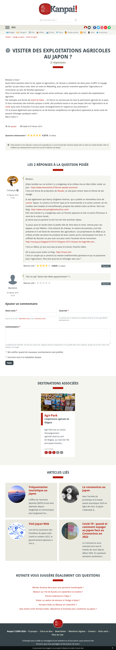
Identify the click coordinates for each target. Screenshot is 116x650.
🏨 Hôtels (40, 32)
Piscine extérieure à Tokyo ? (58, 596)
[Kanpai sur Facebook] (94, 27)
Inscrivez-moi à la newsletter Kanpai (24, 357)
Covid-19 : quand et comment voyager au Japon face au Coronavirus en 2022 (94, 530)
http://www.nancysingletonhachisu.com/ (50, 209)
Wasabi (60, 190)
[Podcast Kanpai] (109, 27)
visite (7, 106)
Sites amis (103, 631)
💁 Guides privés (71, 32)
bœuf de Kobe (37, 100)
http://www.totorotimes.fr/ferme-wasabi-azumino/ (54, 187)
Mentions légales (77, 631)
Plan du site (57, 635)
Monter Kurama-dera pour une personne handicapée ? (58, 587)
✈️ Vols (32, 32)
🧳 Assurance (101, 32)
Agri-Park (50, 415)
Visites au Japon (31, 37)
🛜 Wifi (83, 32)
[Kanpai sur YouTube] (105, 27)
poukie (13, 126)
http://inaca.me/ (63, 252)
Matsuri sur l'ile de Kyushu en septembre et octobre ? (58, 591)
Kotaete (8, 37)
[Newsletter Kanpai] (89, 27)
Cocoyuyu (11, 190)
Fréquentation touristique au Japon (38, 490)
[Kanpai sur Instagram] (101, 27)
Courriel (64, 310)
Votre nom (11, 310)
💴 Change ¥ (21, 32)
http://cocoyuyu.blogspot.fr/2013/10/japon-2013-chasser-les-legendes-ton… (61, 241)
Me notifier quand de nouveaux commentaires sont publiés (35, 352)
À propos (32, 631)
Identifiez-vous (24, 318)
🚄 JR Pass (50, 32)
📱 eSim (91, 32)
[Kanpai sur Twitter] (98, 27)
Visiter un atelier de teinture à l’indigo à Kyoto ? (58, 600)
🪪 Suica (59, 32)
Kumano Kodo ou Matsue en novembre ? (58, 604)
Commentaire (12, 327)
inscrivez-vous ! (40, 318)
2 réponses (58, 62)
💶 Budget (10, 32)
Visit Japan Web (39, 523)
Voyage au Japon (18, 37)
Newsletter (60, 631)
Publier (9, 363)
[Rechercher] (75, 20)
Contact (91, 631)
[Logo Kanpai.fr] (58, 9)
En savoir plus (79, 648)
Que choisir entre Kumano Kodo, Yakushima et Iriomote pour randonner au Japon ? (58, 608)
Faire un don (46, 631)
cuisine (29, 202)
